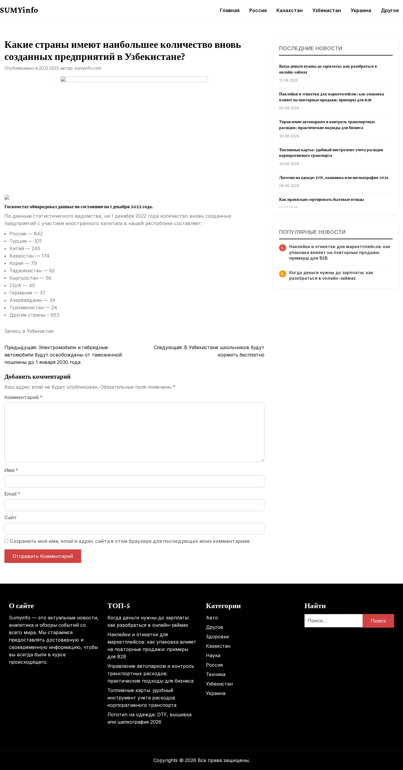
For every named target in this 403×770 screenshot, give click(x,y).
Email (12, 494)
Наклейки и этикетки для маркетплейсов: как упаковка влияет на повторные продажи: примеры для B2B (339, 252)
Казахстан (289, 10)
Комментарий (23, 397)
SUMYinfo (19, 9)
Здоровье (217, 636)
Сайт (10, 517)
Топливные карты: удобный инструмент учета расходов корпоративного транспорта (141, 697)
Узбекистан (326, 10)
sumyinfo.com (88, 68)
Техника (215, 674)
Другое (390, 10)
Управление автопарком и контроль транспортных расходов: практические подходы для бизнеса (150, 673)
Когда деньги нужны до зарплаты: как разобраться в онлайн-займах (331, 275)
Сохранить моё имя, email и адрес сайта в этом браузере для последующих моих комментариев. (130, 541)
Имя (11, 470)
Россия (258, 10)
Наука (213, 655)
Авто (212, 618)
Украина (361, 10)
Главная (230, 10)
